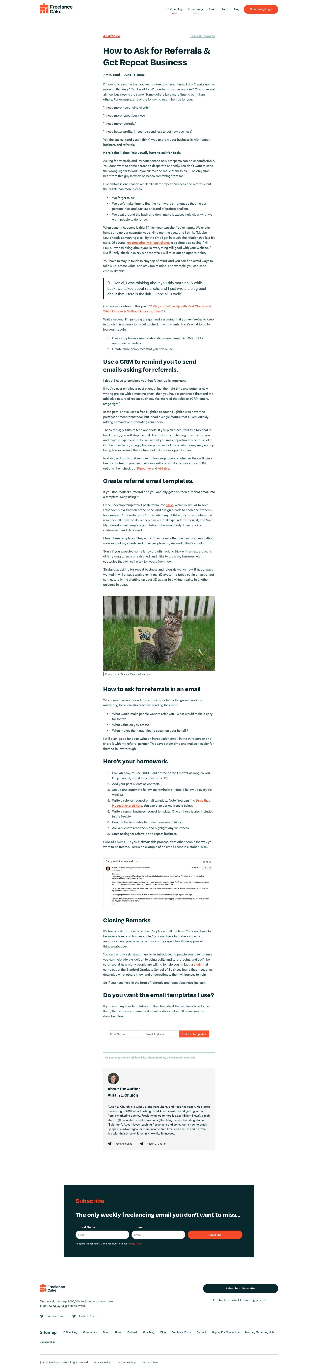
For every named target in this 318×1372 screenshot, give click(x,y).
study (198, 964)
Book (224, 9)
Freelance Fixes (181, 1332)
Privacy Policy (102, 1362)
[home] (56, 9)
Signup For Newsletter (225, 1332)
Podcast (132, 1332)
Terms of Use (150, 1362)
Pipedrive (144, 468)
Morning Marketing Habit (260, 1332)
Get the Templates (194, 1034)
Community (195, 9)
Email (139, 1227)
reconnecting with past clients (148, 242)
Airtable (163, 468)
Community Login (261, 9)
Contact (201, 1332)
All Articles (111, 35)
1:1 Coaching (174, 9)
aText (169, 504)
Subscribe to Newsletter (241, 1288)
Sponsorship (47, 1342)
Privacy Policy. (135, 1243)
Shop (212, 9)
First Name (87, 1227)
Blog (236, 9)
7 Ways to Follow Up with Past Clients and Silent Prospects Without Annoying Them (157, 309)
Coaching (148, 1332)
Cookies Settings (126, 1362)
